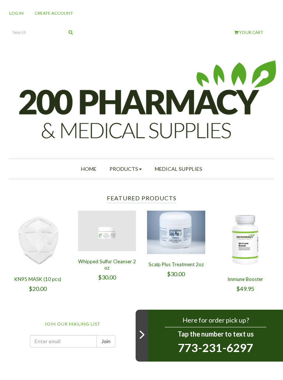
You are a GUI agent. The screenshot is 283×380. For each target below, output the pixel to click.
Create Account (54, 13)
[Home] (147, 100)
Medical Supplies (178, 169)
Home (89, 169)
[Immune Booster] (245, 238)
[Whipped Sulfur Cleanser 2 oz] (107, 229)
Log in (16, 13)
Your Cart (250, 32)
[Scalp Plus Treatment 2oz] (176, 231)
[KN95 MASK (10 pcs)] (38, 238)
